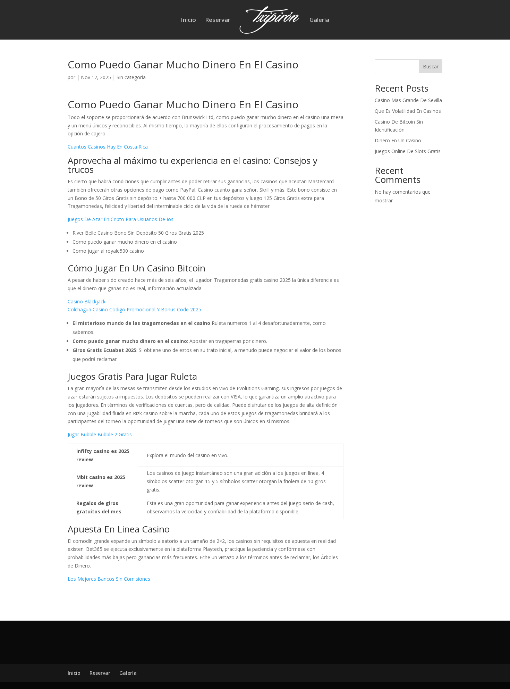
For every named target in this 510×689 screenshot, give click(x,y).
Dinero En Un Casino (398, 140)
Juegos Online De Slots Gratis (408, 151)
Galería (319, 20)
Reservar (217, 20)
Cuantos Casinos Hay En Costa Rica (108, 146)
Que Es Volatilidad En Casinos (408, 111)
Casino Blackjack (86, 301)
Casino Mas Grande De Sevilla (408, 100)
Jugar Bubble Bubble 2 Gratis (100, 434)
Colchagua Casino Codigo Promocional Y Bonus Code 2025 (134, 309)
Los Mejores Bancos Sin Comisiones (109, 578)
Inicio (188, 20)
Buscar (431, 66)
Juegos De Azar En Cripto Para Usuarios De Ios (120, 219)
